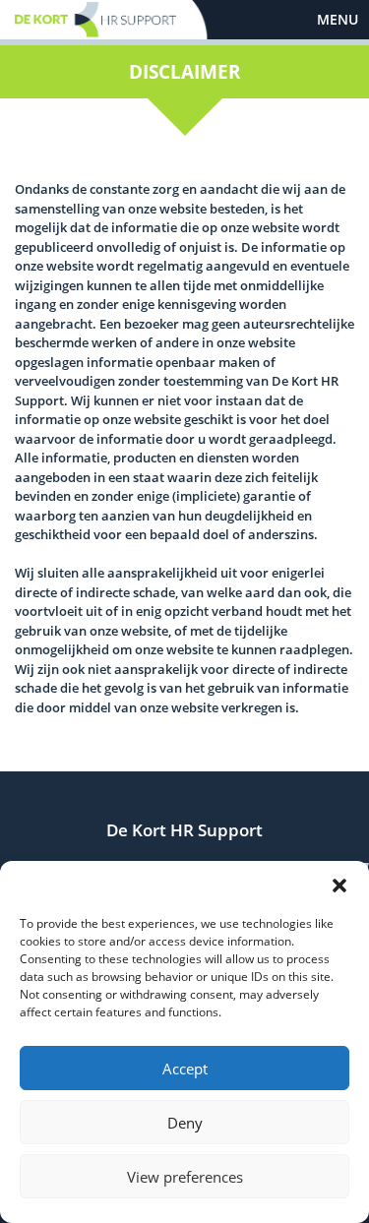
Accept (185, 1068)
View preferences (185, 1177)
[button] (339, 885)
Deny (185, 1122)
